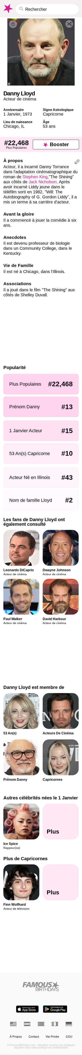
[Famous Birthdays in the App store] (27, 1009)
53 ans (49, 126)
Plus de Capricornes (25, 858)
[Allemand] (69, 1024)
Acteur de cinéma (19, 99)
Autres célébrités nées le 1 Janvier (40, 797)
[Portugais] (41, 1024)
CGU (69, 1036)
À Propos (16, 1036)
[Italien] (55, 1024)
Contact (34, 1036)
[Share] (13, 24)
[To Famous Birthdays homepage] (7, 8)
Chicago (11, 126)
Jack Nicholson (43, 182)
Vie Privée (52, 1036)
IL (23, 126)
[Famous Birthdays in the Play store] (55, 1009)
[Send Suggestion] (77, 162)
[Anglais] (13, 1024)
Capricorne (53, 114)
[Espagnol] (27, 1024)
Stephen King (35, 176)
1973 (27, 114)
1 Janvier (11, 114)
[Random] (69, 24)
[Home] (41, 986)
